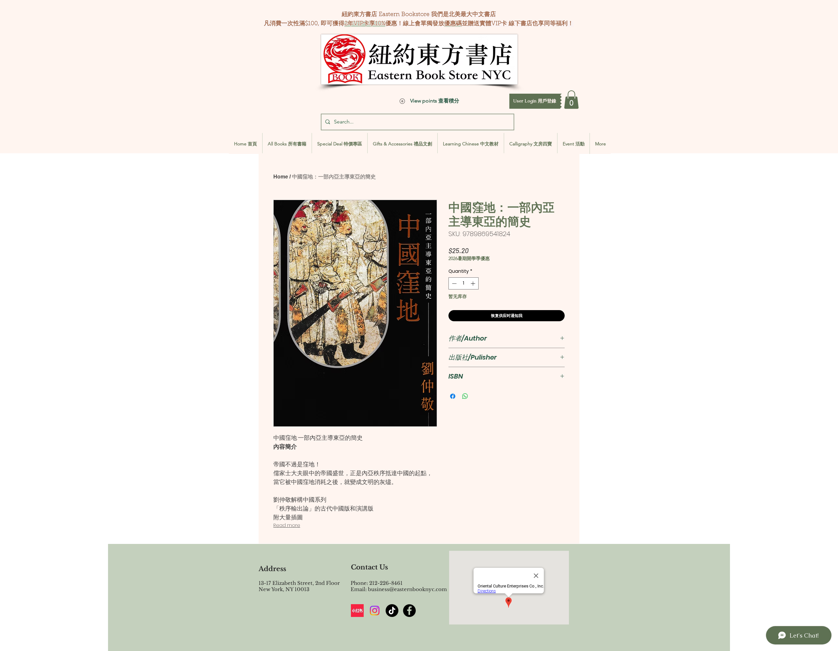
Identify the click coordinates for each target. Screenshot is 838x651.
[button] (534, 101)
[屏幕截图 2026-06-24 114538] (357, 610)
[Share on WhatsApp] (465, 396)
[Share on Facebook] (453, 396)
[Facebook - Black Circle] (409, 610)
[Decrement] (453, 283)
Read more (286, 525)
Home (280, 176)
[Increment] (473, 283)
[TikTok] (392, 610)
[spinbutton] (463, 283)
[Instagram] (374, 610)
